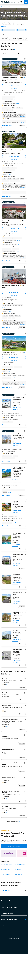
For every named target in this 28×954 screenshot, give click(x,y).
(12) (6, 684)
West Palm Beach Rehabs (6, 864)
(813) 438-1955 (16, 478)
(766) (17, 442)
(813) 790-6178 (16, 510)
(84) (24, 352)
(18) (6, 798)
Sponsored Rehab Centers (9, 29)
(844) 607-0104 (15, 228)
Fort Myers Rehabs (5, 874)
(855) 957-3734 (16, 639)
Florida (4, 6)
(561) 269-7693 (15, 156)
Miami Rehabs (4, 866)
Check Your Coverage (14, 846)
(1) (16, 637)
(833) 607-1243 (15, 357)
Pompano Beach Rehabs (20, 871)
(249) (24, 220)
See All (15, 99)
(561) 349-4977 (15, 85)
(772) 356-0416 (16, 660)
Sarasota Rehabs (18, 874)
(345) (24, 150)
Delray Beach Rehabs (19, 866)
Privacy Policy (14, 936)
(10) (6, 711)
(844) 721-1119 (16, 563)
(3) (16, 405)
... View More (22, 116)
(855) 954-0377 (16, 582)
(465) (24, 77)
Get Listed (21, 29)
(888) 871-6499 (16, 602)
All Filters (5, 38)
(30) (17, 542)
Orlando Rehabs (4, 871)
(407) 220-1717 (16, 620)
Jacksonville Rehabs (5, 869)
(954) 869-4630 (16, 407)
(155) (7, 726)
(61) (24, 285)
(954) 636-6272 (15, 292)
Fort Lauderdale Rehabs (20, 864)
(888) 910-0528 (16, 443)
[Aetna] (8, 853)
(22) (6, 782)
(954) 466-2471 (16, 544)
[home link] (1, 6)
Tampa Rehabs (18, 869)
